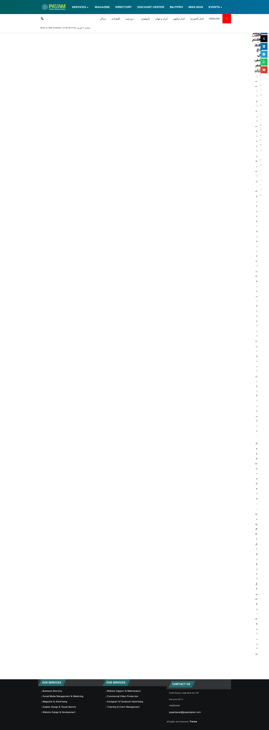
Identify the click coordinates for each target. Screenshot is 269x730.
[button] (263, 38)
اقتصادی (115, 18)
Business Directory (52, 691)
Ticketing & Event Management (123, 707)
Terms (193, 722)
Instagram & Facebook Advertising (125, 702)
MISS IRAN (196, 7)
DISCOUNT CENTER (150, 7)
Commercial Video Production (122, 696)
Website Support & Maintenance (124, 691)
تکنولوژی (145, 18)
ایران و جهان (161, 18)
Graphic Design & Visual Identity (59, 707)
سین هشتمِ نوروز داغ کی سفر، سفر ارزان (256, 584)
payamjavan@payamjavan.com (185, 712)
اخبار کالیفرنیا (197, 18)
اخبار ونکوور (179, 18)
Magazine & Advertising (55, 702)
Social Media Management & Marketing (63, 696)
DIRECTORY (123, 7)
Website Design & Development (59, 712)
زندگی (103, 18)
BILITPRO (176, 7)
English (214, 18)
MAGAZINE (102, 7)
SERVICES (79, 7)
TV (226, 18)
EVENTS (214, 7)
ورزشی (129, 18)
